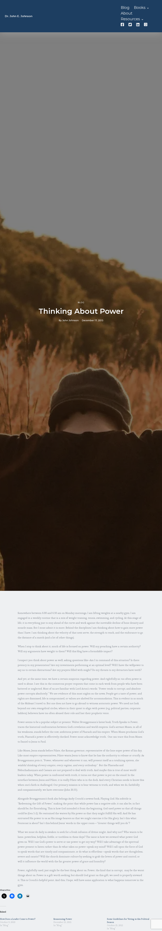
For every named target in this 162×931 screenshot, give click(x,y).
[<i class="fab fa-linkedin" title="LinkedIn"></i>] (138, 24)
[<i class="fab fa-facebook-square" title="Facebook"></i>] (122, 24)
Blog (125, 7)
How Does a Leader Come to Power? (17, 919)
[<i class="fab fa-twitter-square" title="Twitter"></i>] (130, 24)
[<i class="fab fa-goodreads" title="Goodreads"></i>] (145, 24)
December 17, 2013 (92, 320)
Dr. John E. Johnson (18, 16)
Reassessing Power (62, 919)
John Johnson (70, 320)
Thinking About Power (81, 311)
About (126, 13)
